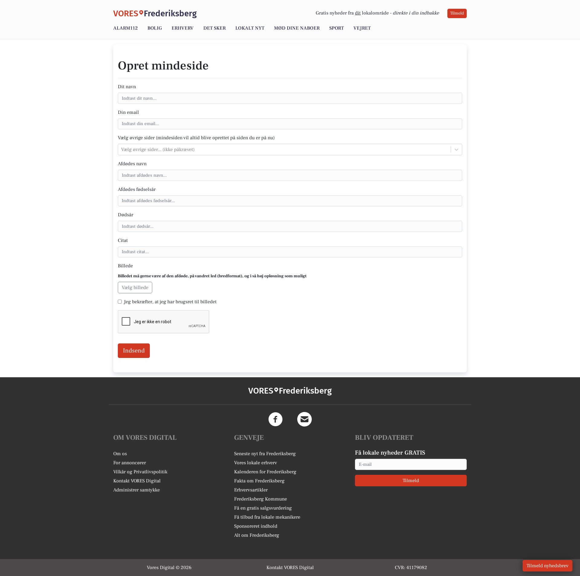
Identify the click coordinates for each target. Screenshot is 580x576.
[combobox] (121, 149)
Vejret (362, 28)
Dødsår (125, 215)
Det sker (214, 28)
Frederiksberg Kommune (260, 499)
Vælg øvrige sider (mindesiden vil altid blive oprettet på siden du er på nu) (196, 138)
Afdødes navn (132, 164)
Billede (125, 266)
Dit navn (127, 87)
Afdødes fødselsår (137, 189)
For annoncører (129, 463)
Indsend (134, 351)
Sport (336, 28)
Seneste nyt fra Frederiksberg (265, 454)
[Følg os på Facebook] (275, 419)
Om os (120, 454)
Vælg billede (135, 288)
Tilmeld (457, 13)
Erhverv (183, 28)
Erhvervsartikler (251, 490)
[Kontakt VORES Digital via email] (304, 419)
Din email (128, 112)
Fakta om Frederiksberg (259, 481)
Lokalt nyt (249, 28)
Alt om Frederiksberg (256, 535)
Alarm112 (125, 28)
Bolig (154, 28)
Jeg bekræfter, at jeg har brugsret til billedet (170, 302)
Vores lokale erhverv (255, 463)
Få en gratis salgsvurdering (263, 508)
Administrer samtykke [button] (136, 490)
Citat (123, 240)
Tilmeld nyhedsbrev (548, 566)
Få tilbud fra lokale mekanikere (267, 517)
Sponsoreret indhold (255, 526)
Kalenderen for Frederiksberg (265, 472)
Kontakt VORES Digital (137, 481)
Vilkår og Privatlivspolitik (140, 472)
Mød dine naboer (297, 28)
